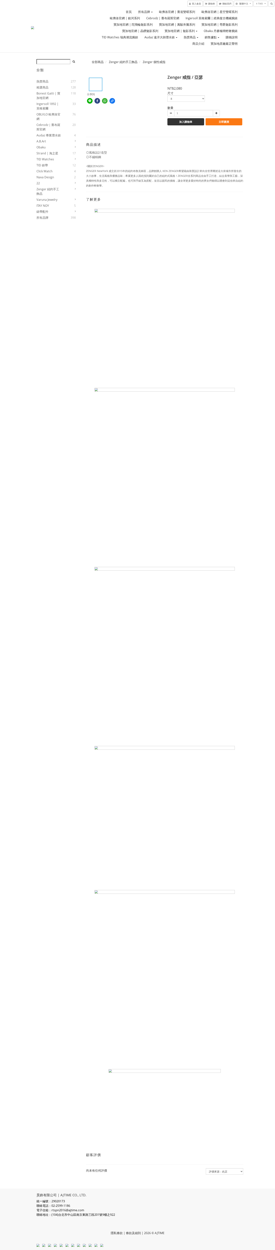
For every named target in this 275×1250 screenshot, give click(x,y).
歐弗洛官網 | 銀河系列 (125, 18)
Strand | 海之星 (47, 153)
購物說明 (232, 37)
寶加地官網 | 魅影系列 (180, 31)
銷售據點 (211, 37)
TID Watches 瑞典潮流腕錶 (120, 37)
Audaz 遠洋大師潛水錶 (159, 37)
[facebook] (97, 101)
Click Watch (44, 171)
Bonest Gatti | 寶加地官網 (48, 95)
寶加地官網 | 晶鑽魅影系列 (140, 31)
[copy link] (112, 101)
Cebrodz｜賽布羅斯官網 (48, 127)
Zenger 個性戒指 (154, 62)
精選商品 (42, 87)
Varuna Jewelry (46, 200)
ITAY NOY (42, 206)
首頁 (129, 12)
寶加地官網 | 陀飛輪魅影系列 (133, 24)
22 (38, 183)
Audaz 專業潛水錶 (48, 135)
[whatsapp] (105, 101)
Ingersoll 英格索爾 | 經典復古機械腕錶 (212, 18)
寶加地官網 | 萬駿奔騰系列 (177, 24)
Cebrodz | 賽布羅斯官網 (162, 18)
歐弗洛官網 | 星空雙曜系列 (219, 12)
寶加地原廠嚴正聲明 (224, 44)
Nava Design (45, 177)
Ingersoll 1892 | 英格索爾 (47, 106)
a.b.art (41, 141)
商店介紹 (198, 44)
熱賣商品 (190, 37)
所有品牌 (144, 12)
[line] (90, 101)
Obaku (41, 147)
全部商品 (98, 62)
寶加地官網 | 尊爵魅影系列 (219, 24)
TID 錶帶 (42, 165)
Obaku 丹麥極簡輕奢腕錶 (221, 31)
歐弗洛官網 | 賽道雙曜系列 (177, 12)
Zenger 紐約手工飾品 (47, 191)
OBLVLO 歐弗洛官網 (48, 116)
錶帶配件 (42, 212)
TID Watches (45, 159)
